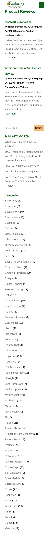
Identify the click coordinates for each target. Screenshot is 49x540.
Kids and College (14, 372)
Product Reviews (25, 83)
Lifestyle (9, 378)
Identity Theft (12, 345)
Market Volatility (13, 395)
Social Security (13, 483)
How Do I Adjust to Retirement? (22, 166)
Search (38, 128)
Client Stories (12, 239)
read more (10, 57)
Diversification (12, 250)
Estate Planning (13, 283)
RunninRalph (12, 87)
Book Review (12, 211)
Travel (8, 517)
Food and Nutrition (15, 317)
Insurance (10, 361)
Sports (8, 489)
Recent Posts (12, 439)
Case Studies (12, 234)
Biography (10, 206)
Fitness (9, 311)
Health (8, 328)
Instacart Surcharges (18, 21)
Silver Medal (12, 478)
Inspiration (10, 356)
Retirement (11, 456)
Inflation (9, 350)
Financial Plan (12, 300)
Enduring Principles (15, 272)
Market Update (13, 389)
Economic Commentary (18, 261)
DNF (7, 256)
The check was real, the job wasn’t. (24, 171)
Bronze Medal (12, 217)
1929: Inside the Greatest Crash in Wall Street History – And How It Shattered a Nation (24, 156)
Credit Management (16, 245)
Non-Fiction (11, 411)
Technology (11, 506)
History (9, 339)
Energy (9, 278)
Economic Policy (14, 267)
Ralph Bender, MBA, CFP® (22, 26)
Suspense (10, 495)
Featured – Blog (14, 289)
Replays (9, 450)
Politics (9, 422)
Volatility (9, 528)
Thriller (8, 511)
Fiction (8, 295)
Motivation (10, 400)
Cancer (9, 228)
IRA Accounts (12, 367)
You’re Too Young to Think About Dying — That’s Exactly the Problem (23, 181)
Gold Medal (11, 322)
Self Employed (13, 472)
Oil (6, 417)
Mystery (9, 406)
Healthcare (11, 333)
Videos (19, 35)
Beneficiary (11, 200)
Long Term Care (14, 383)
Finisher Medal (13, 306)
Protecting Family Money (19, 433)
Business (19, 31)
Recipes (9, 445)
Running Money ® (15, 461)
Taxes (8, 500)
